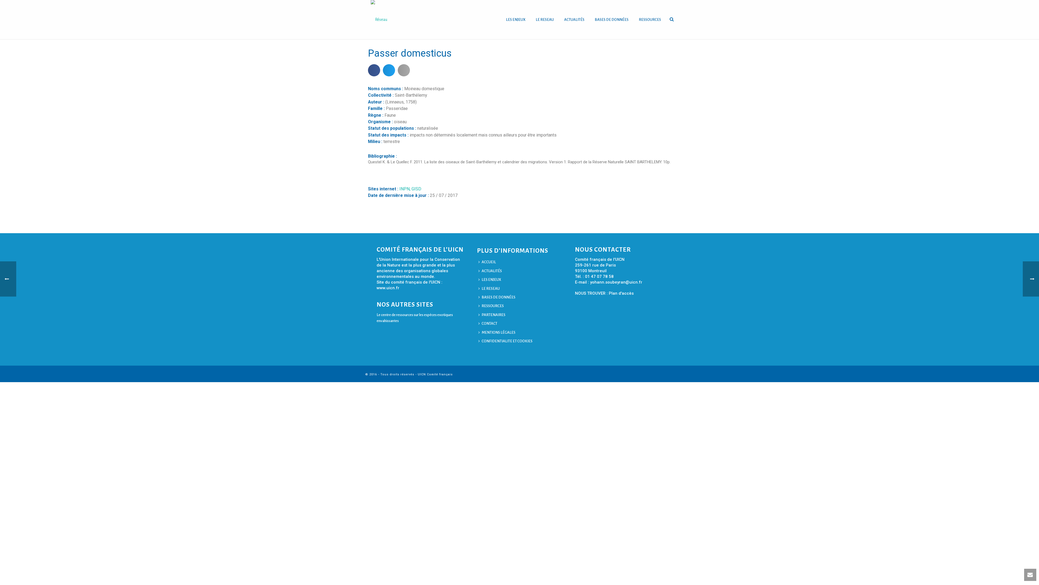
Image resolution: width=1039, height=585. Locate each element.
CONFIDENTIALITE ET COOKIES (507, 341)
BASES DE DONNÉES (612, 20)
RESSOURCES (650, 20)
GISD (416, 188)
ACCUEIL (489, 262)
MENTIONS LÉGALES (498, 332)
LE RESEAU (545, 20)
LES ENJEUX (515, 20)
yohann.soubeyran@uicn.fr (616, 282)
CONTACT (489, 323)
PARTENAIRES (493, 315)
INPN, (405, 188)
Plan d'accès (621, 293)
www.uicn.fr (388, 287)
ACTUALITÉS (574, 20)
